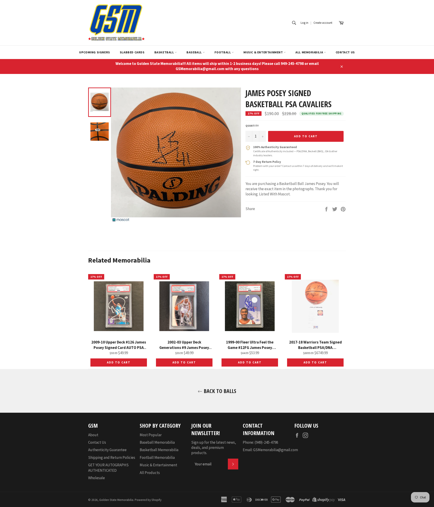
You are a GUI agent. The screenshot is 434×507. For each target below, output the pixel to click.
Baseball (194, 52)
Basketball (164, 52)
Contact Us (345, 52)
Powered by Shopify (148, 500)
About (93, 434)
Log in (304, 23)
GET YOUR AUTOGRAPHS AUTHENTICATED (108, 467)
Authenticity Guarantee (107, 449)
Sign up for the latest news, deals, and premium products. (213, 447)
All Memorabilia (309, 52)
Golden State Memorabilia (116, 500)
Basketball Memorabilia (159, 449)
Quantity (252, 125)
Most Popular (151, 434)
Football (223, 52)
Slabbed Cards (132, 52)
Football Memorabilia (157, 457)
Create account (323, 23)
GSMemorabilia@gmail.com (275, 449)
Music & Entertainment (263, 52)
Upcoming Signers (94, 52)
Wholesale (96, 477)
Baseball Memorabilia (157, 442)
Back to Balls (219, 391)
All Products (150, 472)
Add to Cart (118, 362)
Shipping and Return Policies (111, 457)
